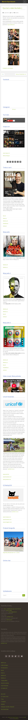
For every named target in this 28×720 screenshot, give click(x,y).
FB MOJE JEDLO (4, 667)
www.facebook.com (7, 476)
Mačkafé (3, 704)
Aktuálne (17, 12)
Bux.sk (4, 215)
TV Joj (2, 699)
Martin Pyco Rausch (8, 1)
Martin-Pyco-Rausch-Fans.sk (13, 717)
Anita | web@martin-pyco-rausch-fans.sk (12, 608)
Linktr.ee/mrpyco (4, 665)
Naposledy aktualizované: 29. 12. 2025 (11, 552)
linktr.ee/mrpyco (6, 155)
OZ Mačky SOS (4, 688)
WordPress (16, 718)
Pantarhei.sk (5, 223)
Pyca (10, 19)
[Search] (23, 595)
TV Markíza (3, 701)
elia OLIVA (3, 694)
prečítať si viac (11, 469)
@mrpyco (14, 109)
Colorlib (24, 717)
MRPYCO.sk (3, 662)
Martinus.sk (5, 221)
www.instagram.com (7, 522)
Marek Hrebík (9, 610)
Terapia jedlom (4, 680)
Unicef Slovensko (4, 685)
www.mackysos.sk (7, 517)
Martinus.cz (5, 267)
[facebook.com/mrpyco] (13, 34)
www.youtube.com (7, 479)
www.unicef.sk (6, 474)
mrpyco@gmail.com (12, 612)
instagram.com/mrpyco (8, 68)
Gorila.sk (5, 226)
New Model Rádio (5, 709)
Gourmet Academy (5, 683)
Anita (12, 12)
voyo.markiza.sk (10, 24)
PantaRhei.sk (5, 367)
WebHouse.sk (9, 619)
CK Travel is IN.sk (4, 696)
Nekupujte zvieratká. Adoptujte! (7, 706)
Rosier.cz (5, 218)
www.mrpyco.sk (6, 153)
